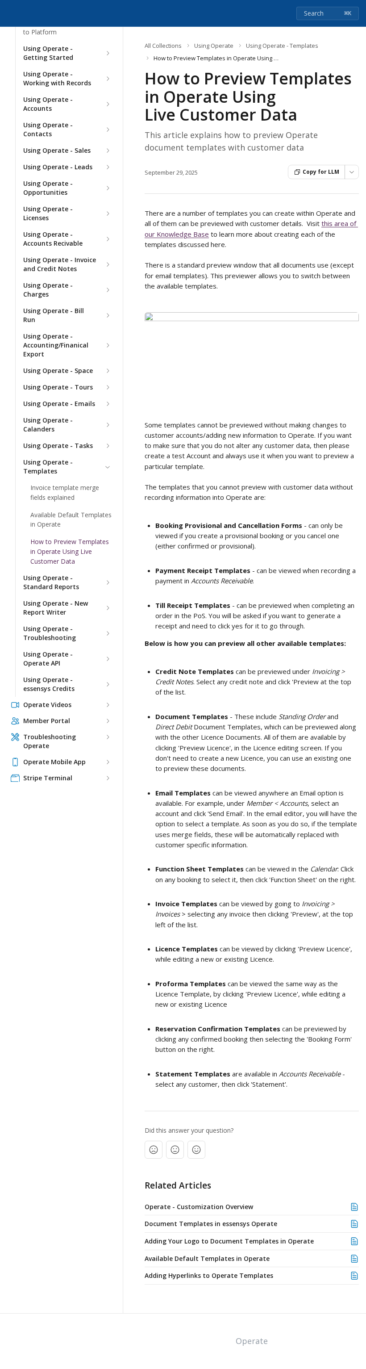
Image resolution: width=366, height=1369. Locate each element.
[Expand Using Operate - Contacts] (107, 130)
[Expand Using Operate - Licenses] (107, 214)
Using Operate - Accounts (48, 104)
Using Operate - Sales (57, 151)
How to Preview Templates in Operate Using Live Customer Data (69, 551)
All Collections (163, 46)
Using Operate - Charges (48, 290)
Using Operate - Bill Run (53, 315)
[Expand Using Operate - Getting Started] (107, 53)
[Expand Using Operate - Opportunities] (107, 188)
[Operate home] (9, 13)
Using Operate (213, 46)
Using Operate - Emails (59, 404)
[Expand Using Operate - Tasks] (107, 446)
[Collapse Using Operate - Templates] (107, 467)
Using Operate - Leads (57, 167)
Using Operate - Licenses (48, 213)
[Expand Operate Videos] (107, 705)
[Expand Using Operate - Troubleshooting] (107, 633)
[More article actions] (352, 172)
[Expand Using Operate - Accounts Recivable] (107, 239)
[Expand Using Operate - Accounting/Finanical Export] (107, 345)
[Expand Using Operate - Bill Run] (107, 316)
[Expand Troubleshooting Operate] (107, 737)
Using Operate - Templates (48, 467)
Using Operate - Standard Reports (51, 582)
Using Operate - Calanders (48, 425)
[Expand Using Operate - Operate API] (107, 659)
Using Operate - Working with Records (57, 79)
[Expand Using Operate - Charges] (107, 290)
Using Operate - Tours (58, 387)
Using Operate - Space (58, 371)
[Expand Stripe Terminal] (107, 778)
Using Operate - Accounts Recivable (53, 239)
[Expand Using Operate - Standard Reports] (107, 582)
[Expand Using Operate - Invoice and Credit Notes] (107, 265)
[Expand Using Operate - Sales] (107, 151)
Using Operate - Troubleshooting (49, 633)
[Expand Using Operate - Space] (107, 371)
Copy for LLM (321, 172)
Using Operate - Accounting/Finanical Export (55, 345)
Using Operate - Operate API (48, 658)
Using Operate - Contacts (48, 129)
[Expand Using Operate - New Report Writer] (107, 608)
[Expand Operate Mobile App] (107, 762)
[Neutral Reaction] (175, 1150)
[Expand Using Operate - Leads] (107, 167)
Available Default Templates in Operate (71, 520)
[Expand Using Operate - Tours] (107, 387)
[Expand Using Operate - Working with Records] (107, 79)
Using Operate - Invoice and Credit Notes (59, 264)
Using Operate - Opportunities (48, 188)
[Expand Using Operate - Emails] (107, 404)
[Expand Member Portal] (107, 721)
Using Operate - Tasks (58, 446)
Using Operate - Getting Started (48, 53)
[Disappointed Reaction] (153, 1150)
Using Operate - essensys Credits (49, 684)
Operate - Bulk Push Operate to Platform (65, 27)
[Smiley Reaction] (196, 1150)
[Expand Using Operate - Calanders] (107, 425)
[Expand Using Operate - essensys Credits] (107, 684)
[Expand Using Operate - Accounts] (107, 104)
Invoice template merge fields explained (64, 493)
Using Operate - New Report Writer (55, 607)
